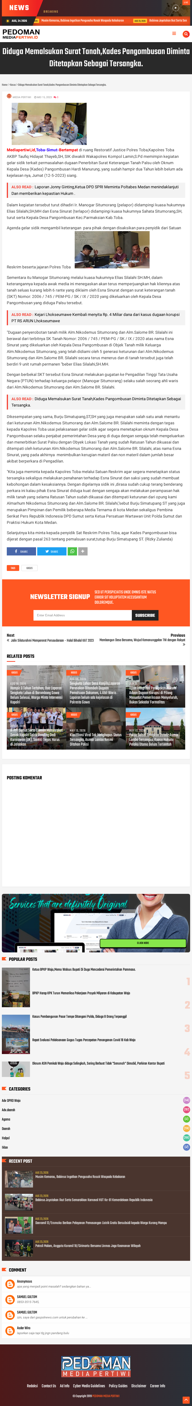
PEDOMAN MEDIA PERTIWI (105, 1396)
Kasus (29, 568)
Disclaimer (138, 1386)
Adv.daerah (8, 1110)
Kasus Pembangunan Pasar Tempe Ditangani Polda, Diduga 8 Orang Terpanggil (79, 1017)
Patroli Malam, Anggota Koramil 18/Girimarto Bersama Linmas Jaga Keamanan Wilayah (88, 1246)
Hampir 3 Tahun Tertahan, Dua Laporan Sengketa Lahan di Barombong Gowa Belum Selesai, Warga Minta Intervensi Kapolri (36, 695)
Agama (6, 1120)
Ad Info (64, 1386)
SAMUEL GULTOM (27, 1297)
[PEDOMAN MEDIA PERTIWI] (95, 1376)
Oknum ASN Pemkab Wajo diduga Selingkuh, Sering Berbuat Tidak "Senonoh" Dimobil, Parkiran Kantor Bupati (98, 1064)
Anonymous (24, 1282)
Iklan (5, 1148)
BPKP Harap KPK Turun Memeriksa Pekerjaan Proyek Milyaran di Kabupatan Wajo (81, 993)
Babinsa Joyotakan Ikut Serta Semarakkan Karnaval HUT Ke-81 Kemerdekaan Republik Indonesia (93, 1200)
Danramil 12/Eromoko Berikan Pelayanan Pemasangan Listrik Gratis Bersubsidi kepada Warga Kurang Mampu (101, 1223)
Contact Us (49, 1386)
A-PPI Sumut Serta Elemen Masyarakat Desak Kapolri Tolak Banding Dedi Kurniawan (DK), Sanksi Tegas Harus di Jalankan (36, 737)
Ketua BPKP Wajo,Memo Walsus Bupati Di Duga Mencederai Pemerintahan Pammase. (84, 970)
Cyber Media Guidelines (89, 1386)
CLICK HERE (143, 943)
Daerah (6, 1129)
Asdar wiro (23, 1328)
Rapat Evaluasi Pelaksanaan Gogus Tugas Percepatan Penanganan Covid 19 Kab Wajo (84, 1040)
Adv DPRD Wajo (11, 1101)
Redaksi (32, 1386)
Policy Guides (118, 1386)
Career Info (157, 1386)
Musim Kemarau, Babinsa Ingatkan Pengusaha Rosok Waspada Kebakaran (80, 1177)
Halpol (6, 1138)
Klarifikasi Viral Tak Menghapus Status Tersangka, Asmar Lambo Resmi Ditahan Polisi (96, 740)
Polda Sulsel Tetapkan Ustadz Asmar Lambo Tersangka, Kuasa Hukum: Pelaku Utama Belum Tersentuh (153, 740)
